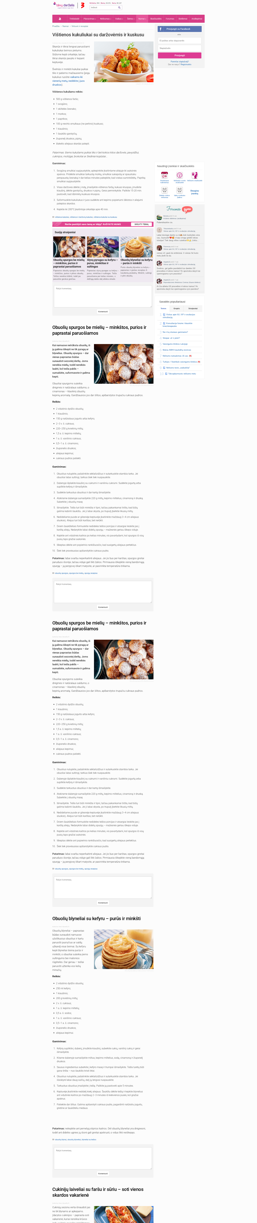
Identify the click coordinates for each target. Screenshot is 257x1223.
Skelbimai (182, 19)
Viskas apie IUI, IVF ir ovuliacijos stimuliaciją (179, 231)
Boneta (166, 216)
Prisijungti (180, 55)
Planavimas (89, 19)
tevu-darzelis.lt (63, 43)
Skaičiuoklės (156, 19)
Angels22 (166, 262)
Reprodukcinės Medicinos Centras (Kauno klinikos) (181, 282)
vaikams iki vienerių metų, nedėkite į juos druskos (68, 80)
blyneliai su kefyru (89, 1140)
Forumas (170, 19)
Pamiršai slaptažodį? (180, 61)
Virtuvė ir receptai (80, 26)
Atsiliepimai (197, 19)
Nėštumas (105, 19)
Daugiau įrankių (195, 192)
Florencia (166, 246)
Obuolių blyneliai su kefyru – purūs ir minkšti (96, 918)
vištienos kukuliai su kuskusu (105, 217)
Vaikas (118, 19)
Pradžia (59, 19)
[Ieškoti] (119, 7)
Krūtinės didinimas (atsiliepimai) (174, 218)
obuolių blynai (60, 1140)
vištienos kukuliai (62, 217)
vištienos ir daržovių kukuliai (81, 217)
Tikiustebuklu (168, 228)
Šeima (130, 19)
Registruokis (186, 64)
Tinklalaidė (74, 19)
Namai (141, 19)
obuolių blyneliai (74, 1140)
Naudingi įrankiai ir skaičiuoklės (175, 166)
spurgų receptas (90, 573)
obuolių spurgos (61, 573)
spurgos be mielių (76, 573)
